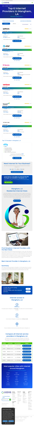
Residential (6, 23)
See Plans (17, 60)
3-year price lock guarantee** (6, 88)
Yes (28, 288)
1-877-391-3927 (17, 58)
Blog (18, 403)
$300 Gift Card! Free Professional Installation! (8, 107)
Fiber (13, 403)
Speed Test (19, 398)
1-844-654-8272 (17, 96)
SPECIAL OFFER (5, 48)
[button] (8, 423)
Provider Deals (14, 397)
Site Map (25, 417)
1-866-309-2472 (17, 115)
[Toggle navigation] (21, 2)
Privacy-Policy (12, 419)
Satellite (13, 405)
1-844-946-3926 (17, 40)
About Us (19, 392)
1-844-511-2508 (17, 77)
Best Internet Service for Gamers (25, 399)
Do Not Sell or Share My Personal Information (22, 416)
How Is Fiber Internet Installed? (30, 398)
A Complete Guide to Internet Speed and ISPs (24, 395)
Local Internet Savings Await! (6, 397)
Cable (13, 404)
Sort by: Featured (25, 24)
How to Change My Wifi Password (30, 409)
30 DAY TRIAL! (4, 126)
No (28, 291)
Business (14, 23)
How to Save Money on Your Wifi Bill (30, 406)
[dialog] (8, 416)
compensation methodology (9, 0)
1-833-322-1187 (17, 134)
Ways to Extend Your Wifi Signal (30, 403)
